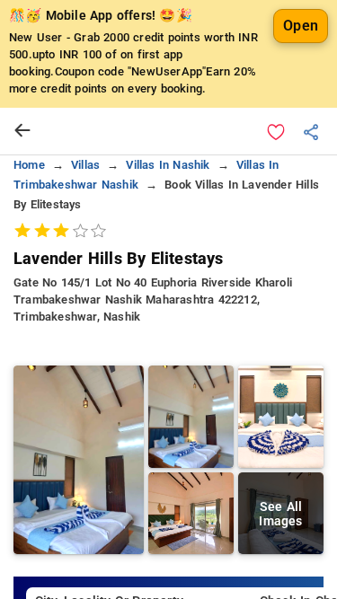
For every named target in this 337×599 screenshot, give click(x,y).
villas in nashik (167, 165)
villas (85, 165)
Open (300, 25)
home (29, 165)
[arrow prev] (22, 131)
